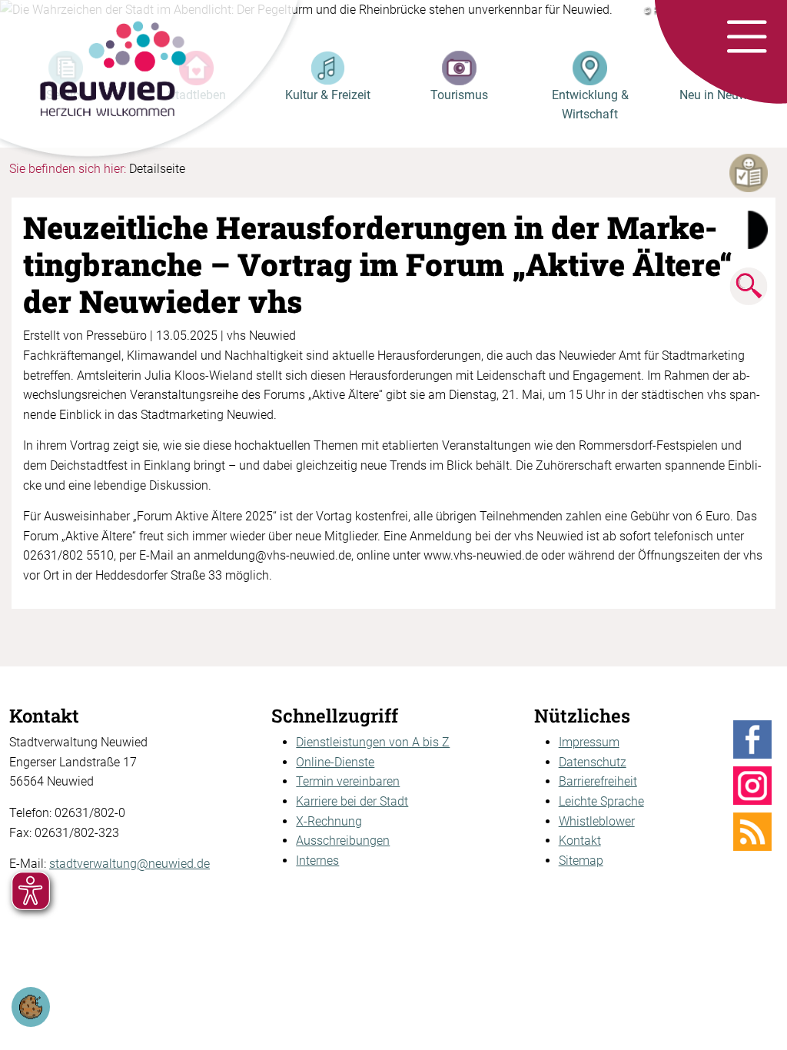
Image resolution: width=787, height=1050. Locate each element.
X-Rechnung (329, 821)
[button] (746, 38)
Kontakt (580, 840)
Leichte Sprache (601, 801)
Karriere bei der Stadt (352, 801)
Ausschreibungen (343, 840)
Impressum (589, 742)
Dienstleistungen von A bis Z (373, 742)
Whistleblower (597, 821)
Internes (317, 860)
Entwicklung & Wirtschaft (590, 105)
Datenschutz (592, 762)
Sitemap (581, 860)
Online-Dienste (335, 762)
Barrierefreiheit (598, 781)
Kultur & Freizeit (327, 95)
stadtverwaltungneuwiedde (129, 863)
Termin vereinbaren (348, 781)
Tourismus (459, 95)
